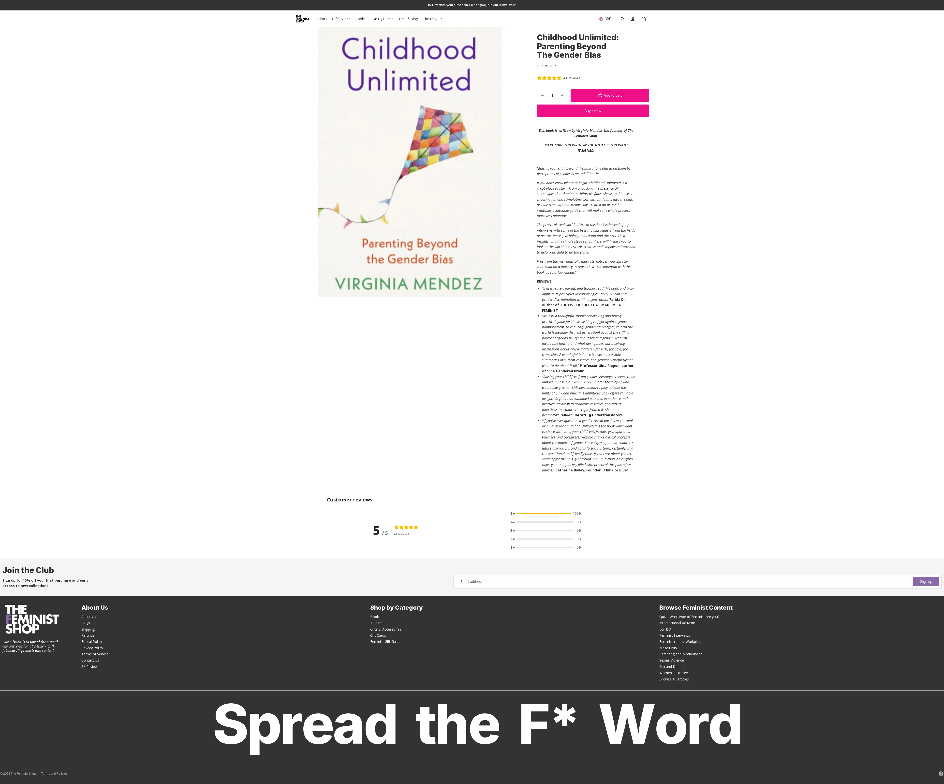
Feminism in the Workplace (680, 641)
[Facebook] (941, 774)
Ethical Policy (91, 641)
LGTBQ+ (666, 629)
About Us (88, 616)
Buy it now (593, 111)
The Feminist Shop (23, 773)
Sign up (926, 581)
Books (375, 616)
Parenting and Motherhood (681, 654)
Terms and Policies (54, 773)
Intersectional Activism (677, 622)
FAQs (85, 622)
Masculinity (668, 648)
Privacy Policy (92, 648)
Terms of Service (94, 654)
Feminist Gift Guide (385, 641)
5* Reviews (90, 666)
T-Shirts (376, 622)
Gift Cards (378, 635)
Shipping (88, 629)
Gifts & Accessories (385, 629)
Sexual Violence (671, 660)
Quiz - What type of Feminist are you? (689, 616)
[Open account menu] (632, 19)
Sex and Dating (671, 666)
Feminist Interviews (674, 635)
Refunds (87, 635)
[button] (546, 513)
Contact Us (90, 660)
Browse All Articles (674, 679)
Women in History (673, 672)
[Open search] (622, 19)
